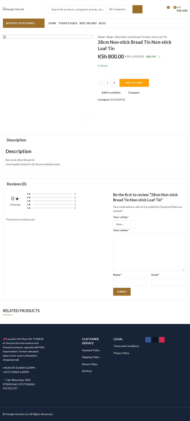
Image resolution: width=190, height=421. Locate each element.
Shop (110, 36)
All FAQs (87, 371)
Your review (121, 230)
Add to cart (134, 82)
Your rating (121, 217)
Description (16, 140)
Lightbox (85, 117)
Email (155, 274)
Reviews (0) (16, 184)
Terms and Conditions (126, 346)
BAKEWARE (118, 99)
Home (101, 36)
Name (117, 274)
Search (137, 9)
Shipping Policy (90, 357)
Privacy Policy (121, 353)
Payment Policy (91, 350)
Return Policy (90, 364)
